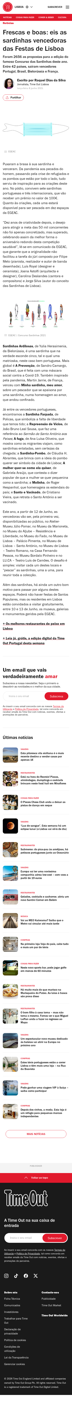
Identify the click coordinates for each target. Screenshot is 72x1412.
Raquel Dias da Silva (50, 81)
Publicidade (49, 1299)
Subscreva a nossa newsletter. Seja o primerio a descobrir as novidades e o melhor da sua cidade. (32, 685)
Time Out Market (51, 1305)
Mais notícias (36, 1134)
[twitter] (36, 1276)
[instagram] (6, 1276)
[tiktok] (16, 1276)
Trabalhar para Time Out (16, 1321)
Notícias (7, 18)
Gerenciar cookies (14, 1364)
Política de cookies (15, 1340)
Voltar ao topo (39, 1178)
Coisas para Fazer (25, 18)
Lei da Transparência (16, 1358)
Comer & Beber (46, 18)
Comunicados (12, 1305)
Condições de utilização (12, 1349)
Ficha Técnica (12, 1299)
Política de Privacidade (26, 709)
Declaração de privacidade (12, 1331)
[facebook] (26, 1276)
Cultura (62, 18)
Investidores (11, 1312)
